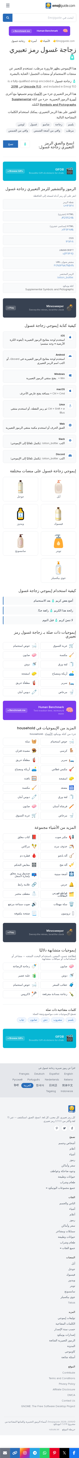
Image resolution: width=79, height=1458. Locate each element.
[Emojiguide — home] (60, 6)
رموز (72, 1160)
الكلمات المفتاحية (65, 1323)
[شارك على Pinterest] (54, 1453)
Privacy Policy (67, 1383)
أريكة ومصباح (63, 673)
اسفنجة (29, 673)
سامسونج (69, 1291)
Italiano (68, 1079)
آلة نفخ (67, 865)
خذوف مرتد (64, 846)
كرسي (67, 750)
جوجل (71, 1269)
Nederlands (52, 1079)
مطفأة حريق (26, 683)
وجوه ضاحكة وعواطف (62, 1171)
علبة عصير (27, 975)
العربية (27, 1085)
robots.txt (54, 1429)
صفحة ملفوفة (25, 913)
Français (24, 1073)
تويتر (72, 1286)
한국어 (40, 1085)
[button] (39, 204)
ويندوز (71, 1280)
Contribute (68, 1372)
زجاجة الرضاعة (25, 966)
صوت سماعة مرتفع (22, 904)
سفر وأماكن (68, 1165)
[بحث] (7, 18)
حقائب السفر (63, 984)
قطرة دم (28, 855)
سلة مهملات (63, 904)
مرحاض (66, 692)
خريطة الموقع (68, 1429)
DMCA (71, 1395)
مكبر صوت (64, 837)
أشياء (72, 1154)
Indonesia (67, 1091)
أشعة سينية (64, 874)
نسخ (10, 144)
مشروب (57, 1019)
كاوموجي (70, 1351)
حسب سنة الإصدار (64, 1329)
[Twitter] (64, 1128)
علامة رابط (27, 884)
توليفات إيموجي (66, 1318)
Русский (17, 1079)
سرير (67, 683)
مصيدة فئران (26, 750)
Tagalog (51, 1091)
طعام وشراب (67, 1182)
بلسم (71, 1019)
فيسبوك (70, 1274)
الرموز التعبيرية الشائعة (62, 1340)
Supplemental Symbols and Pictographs (49, 289)
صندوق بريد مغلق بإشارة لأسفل (23, 875)
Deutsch (39, 1073)
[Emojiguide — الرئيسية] (71, 1109)
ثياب (21, 1019)
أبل (73, 1263)
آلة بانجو (66, 855)
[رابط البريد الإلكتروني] (5, 1453)
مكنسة (67, 655)
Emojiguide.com (65, 41)
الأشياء (46, 41)
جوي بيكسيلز (68, 1297)
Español (54, 1073)
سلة (31, 741)
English (68, 1073)
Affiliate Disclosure (64, 1389)
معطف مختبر (26, 893)
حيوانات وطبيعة (66, 1176)
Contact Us (68, 1400)
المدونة (71, 1346)
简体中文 (67, 1085)
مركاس (29, 846)
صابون (30, 655)
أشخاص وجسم (66, 1143)
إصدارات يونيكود (66, 1335)
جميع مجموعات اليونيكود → (60, 1188)
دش (45, 1019)
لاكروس (29, 994)
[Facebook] (72, 1128)
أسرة (34, 41)
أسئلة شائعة (68, 1357)
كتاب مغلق (27, 837)
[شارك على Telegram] (35, 1453)
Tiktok (71, 1302)
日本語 (53, 1085)
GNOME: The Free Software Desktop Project (48, 1406)
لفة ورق (66, 664)
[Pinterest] (57, 1128)
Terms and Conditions (62, 1378)
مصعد (67, 787)
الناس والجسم (67, 1203)
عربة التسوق (63, 645)
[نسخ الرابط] (15, 1453)
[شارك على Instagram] (25, 1453)
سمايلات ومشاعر (65, 1231)
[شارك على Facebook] (74, 1453)
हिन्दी (16, 1085)
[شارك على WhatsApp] (45, 1453)
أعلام (72, 1148)
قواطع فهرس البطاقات (63, 894)
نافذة (30, 778)
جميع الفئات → (67, 1248)
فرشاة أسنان (63, 806)
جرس (67, 884)
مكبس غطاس (63, 769)
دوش (30, 664)
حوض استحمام (25, 645)
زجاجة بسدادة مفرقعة (58, 994)
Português (33, 1079)
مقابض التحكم (25, 865)
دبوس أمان (27, 692)
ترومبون (67, 913)
